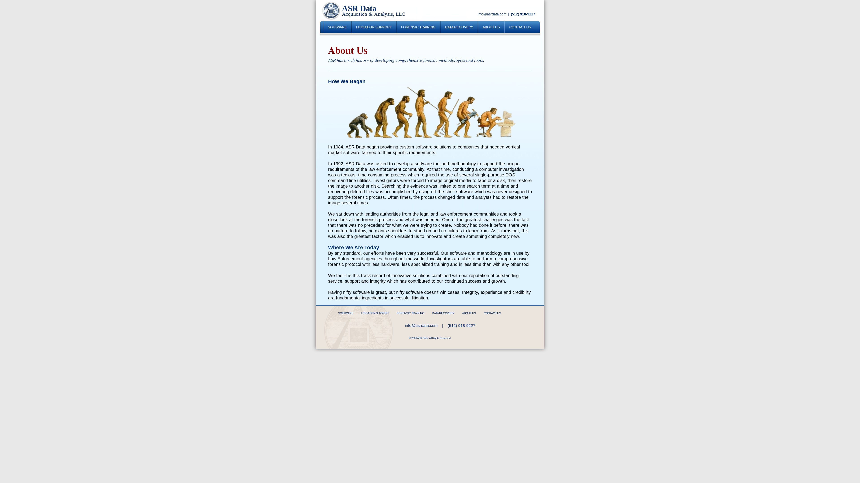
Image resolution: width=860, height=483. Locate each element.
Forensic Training (418, 27)
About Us (491, 27)
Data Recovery (459, 27)
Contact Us (520, 27)
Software (337, 27)
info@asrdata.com (491, 14)
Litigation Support (374, 27)
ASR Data (369, 10)
